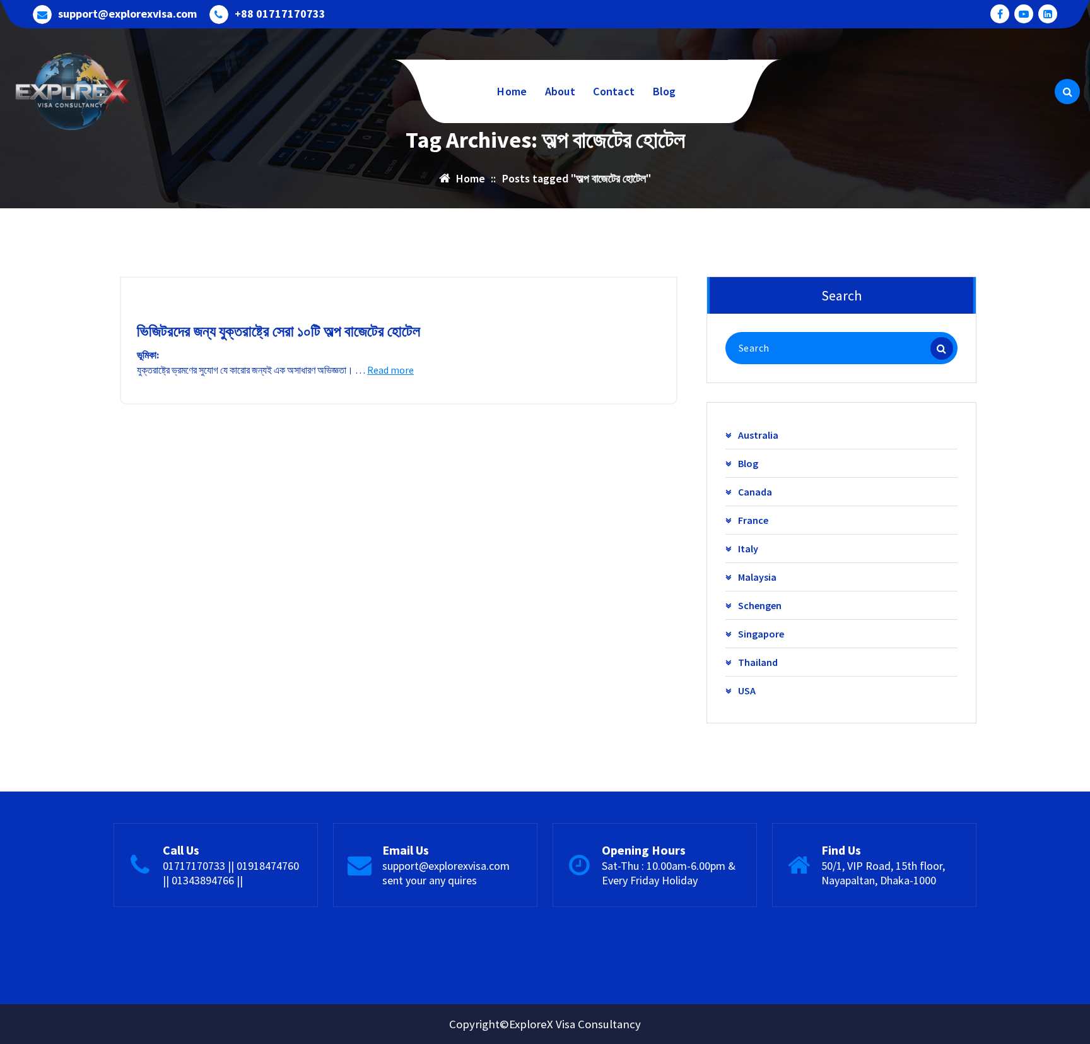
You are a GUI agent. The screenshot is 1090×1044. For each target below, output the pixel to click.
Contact (614, 91)
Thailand (758, 662)
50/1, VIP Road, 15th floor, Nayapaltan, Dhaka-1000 (883, 872)
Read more (390, 370)
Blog (664, 91)
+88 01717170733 (280, 14)
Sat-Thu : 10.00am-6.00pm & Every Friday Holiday (668, 872)
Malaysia (757, 577)
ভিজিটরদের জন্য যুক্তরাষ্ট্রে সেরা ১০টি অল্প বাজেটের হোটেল (278, 331)
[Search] (941, 348)
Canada (755, 491)
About (560, 91)
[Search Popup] (1067, 91)
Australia (758, 435)
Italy (748, 548)
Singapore (761, 633)
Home (512, 91)
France (753, 520)
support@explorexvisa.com (127, 14)
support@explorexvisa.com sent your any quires (446, 872)
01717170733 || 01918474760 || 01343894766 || (231, 872)
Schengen (760, 605)
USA (747, 690)
